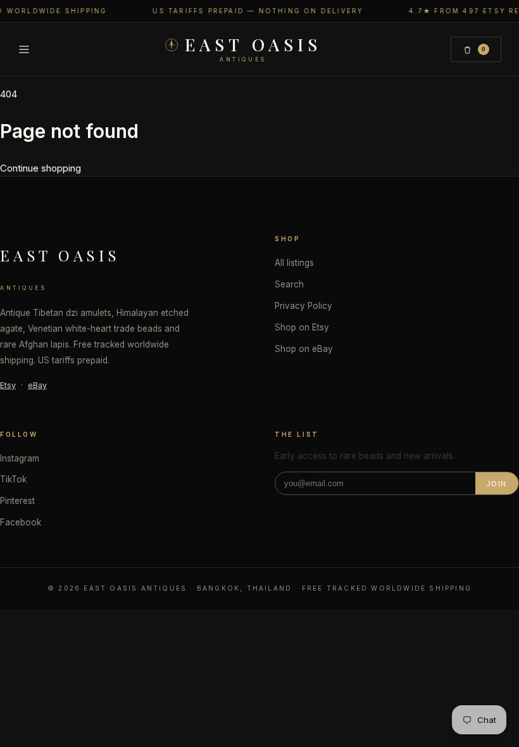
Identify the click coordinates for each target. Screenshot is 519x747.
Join (497, 483)
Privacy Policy (303, 306)
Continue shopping (40, 168)
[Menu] (24, 49)
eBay (37, 385)
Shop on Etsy (302, 327)
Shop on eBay (304, 349)
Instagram (19, 458)
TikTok (13, 479)
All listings (294, 263)
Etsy (8, 385)
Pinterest (17, 501)
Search (289, 284)
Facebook (20, 522)
